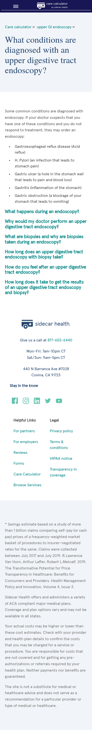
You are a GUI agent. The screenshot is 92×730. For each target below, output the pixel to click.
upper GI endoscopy (54, 27)
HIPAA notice (61, 458)
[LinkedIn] (37, 403)
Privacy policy (61, 431)
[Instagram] (26, 403)
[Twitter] (48, 403)
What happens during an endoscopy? (42, 211)
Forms (18, 463)
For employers (25, 442)
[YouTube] (59, 403)
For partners (24, 431)
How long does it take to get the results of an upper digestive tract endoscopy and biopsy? (44, 287)
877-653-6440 (60, 340)
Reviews (20, 453)
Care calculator (18, 27)
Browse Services (27, 485)
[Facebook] (15, 403)
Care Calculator (27, 474)
